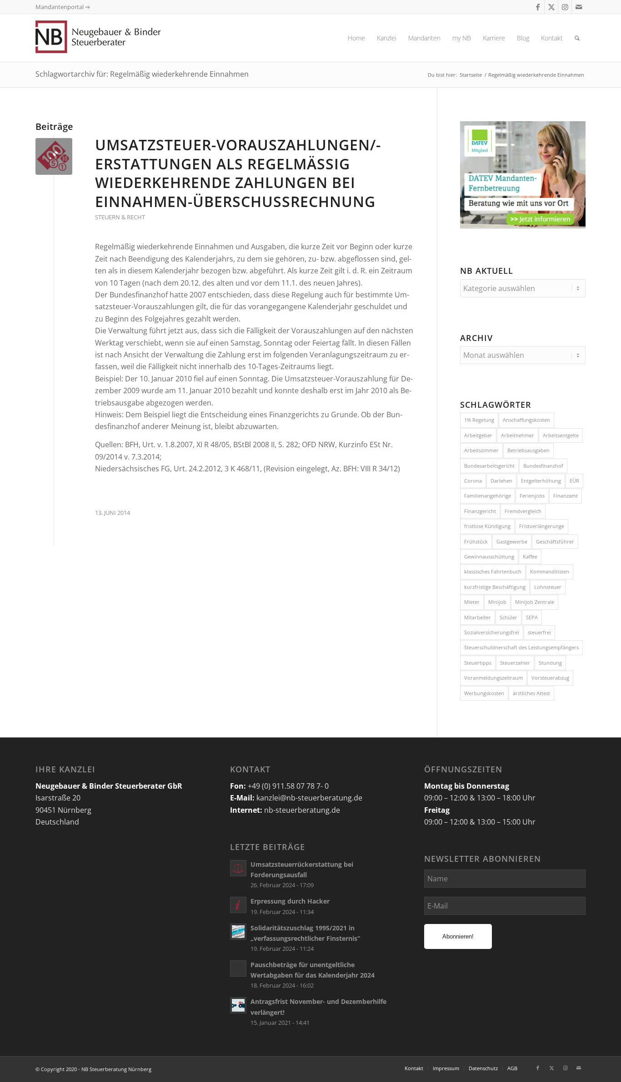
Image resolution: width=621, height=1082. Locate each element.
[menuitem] (356, 38)
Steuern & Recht (120, 217)
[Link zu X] (551, 7)
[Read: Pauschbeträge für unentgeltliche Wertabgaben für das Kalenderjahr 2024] (238, 968)
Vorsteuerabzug (550, 677)
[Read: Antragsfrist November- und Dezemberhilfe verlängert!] (238, 1005)
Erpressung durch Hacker (290, 901)
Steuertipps (477, 662)
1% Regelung (479, 419)
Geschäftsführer (555, 541)
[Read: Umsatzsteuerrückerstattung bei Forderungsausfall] (238, 868)
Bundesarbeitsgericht (489, 465)
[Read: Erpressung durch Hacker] (238, 905)
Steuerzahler (515, 662)
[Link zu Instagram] (564, 7)
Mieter (472, 601)
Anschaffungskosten (526, 419)
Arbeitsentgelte (561, 435)
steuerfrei (539, 632)
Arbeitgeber (478, 435)
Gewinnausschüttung (489, 556)
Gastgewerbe (511, 541)
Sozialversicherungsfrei (491, 632)
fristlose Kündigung (487, 526)
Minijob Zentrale (534, 601)
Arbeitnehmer (517, 435)
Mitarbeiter (477, 617)
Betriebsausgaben (528, 450)
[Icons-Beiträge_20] (53, 156)
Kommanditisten (549, 571)
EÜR (574, 480)
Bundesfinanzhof (543, 465)
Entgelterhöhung (541, 480)
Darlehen (501, 480)
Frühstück (476, 541)
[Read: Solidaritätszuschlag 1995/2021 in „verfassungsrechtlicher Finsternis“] (238, 932)
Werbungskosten (484, 693)
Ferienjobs (532, 495)
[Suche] (577, 38)
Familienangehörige (487, 495)
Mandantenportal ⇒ (62, 7)
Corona (473, 480)
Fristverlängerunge (541, 526)
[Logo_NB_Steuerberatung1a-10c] (112, 38)
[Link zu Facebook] (537, 7)
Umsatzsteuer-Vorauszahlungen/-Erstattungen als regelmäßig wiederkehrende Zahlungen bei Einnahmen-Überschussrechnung (238, 173)
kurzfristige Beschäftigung (495, 586)
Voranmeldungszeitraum (493, 677)
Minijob (497, 601)
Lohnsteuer (547, 586)
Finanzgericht (480, 511)
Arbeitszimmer (481, 450)
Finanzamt (565, 495)
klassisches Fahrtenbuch (492, 571)
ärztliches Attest (531, 693)
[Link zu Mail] (579, 7)
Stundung (550, 662)
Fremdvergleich (523, 511)
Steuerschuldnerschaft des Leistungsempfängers (521, 647)
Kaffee (530, 556)
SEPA (532, 617)
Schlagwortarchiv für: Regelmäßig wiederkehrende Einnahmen (142, 74)
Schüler (508, 617)
